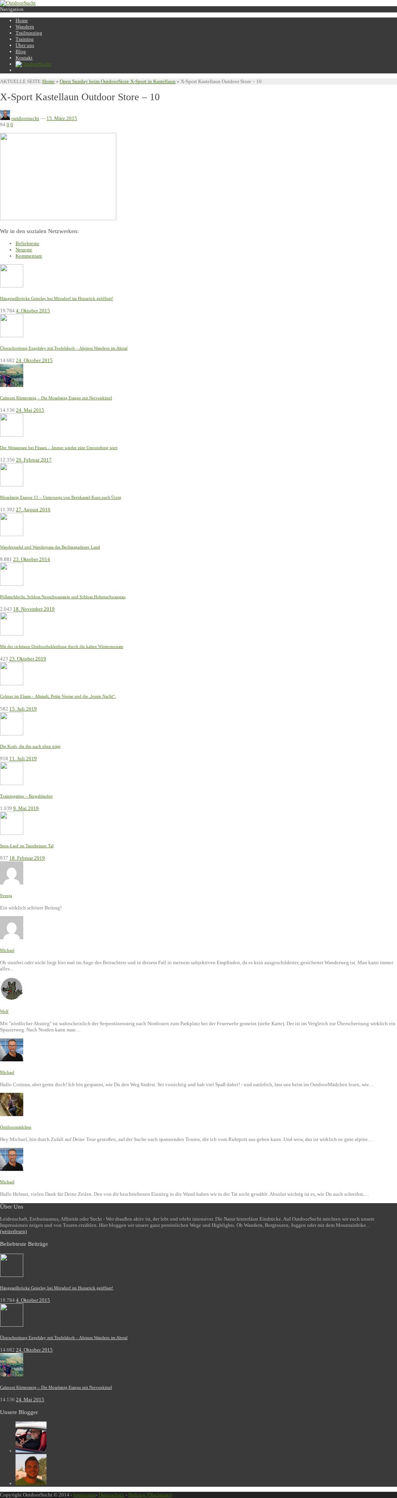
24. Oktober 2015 (34, 360)
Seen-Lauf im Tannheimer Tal (27, 845)
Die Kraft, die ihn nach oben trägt (30, 746)
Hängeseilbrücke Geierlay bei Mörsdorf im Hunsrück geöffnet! (56, 298)
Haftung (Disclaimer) (150, 1495)
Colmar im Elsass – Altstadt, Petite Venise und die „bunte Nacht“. (58, 696)
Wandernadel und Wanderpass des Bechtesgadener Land (50, 547)
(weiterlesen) (13, 1231)
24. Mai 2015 (30, 410)
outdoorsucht (25, 118)
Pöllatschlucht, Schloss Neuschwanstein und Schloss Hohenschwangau (63, 596)
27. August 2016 (33, 509)
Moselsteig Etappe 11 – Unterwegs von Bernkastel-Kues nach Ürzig (60, 497)
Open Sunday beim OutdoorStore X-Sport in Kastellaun (118, 81)
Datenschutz (111, 1495)
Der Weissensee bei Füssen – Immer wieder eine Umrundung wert (58, 447)
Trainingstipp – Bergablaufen (26, 796)
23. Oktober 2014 (31, 559)
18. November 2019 (34, 609)
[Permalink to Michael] (31, 1451)
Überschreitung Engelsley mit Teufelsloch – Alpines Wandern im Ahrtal (64, 348)
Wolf (4, 1011)
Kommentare (29, 256)
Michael (7, 950)
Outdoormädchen (15, 1127)
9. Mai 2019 (26, 808)
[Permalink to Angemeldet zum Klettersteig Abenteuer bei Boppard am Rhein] (11, 883)
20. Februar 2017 (34, 460)
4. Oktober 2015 (33, 311)
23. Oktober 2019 (27, 659)
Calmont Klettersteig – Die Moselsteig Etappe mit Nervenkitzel (56, 397)
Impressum (84, 1495)
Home (48, 81)
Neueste (24, 250)
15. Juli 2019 (23, 709)
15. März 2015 (62, 118)
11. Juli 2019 (23, 758)
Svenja (6, 895)
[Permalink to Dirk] (31, 1483)
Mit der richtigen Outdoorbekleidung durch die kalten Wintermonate (61, 646)
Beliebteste (27, 243)
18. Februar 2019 (27, 858)
